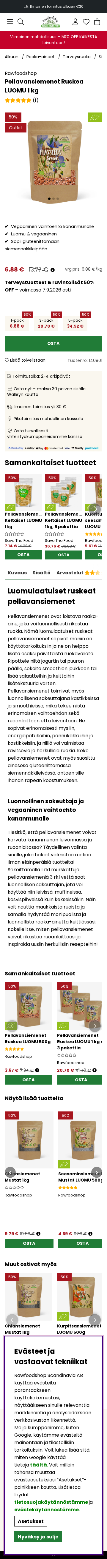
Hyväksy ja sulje (38, 1536)
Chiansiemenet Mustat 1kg (22, 1329)
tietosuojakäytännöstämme (51, 1502)
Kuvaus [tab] (17, 572)
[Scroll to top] (53, 1555)
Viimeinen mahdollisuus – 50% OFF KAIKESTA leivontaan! (53, 40)
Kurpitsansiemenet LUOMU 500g (79, 1329)
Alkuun (11, 57)
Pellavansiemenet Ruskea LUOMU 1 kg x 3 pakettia (80, 1041)
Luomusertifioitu (54, 6)
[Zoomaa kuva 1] (53, 161)
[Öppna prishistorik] (37, 1070)
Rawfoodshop (21, 73)
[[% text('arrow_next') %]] (96, 1172)
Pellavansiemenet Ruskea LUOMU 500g (28, 1038)
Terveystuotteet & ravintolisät (44, 282)
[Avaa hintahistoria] (53, 270)
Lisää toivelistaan (27, 360)
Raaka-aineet (40, 57)
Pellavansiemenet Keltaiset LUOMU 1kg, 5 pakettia (65, 520)
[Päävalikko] (10, 21)
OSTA (63, 554)
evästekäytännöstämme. (47, 1509)
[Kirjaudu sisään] (75, 21)
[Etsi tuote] (20, 21)
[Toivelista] (86, 21)
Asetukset (31, 1521)
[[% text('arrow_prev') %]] (10, 1172)
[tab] (42, 573)
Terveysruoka (77, 57)
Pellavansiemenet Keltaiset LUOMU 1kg (25, 520)
